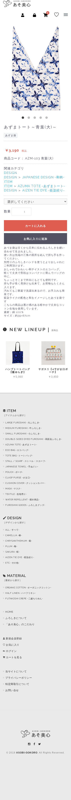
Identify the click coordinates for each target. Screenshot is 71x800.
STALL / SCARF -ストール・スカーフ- (25, 461)
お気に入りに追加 (35, 238)
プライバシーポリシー (18, 677)
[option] (35, 68)
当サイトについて (16, 671)
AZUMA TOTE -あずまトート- (41, 186)
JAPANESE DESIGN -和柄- (43, 177)
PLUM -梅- (11, 546)
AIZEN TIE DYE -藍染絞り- (43, 190)
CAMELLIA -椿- (13, 535)
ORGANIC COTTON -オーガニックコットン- (28, 587)
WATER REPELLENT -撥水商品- (22, 499)
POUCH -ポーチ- (14, 472)
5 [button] (47, 118)
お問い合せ (12, 690)
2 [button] (30, 118)
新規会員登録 (13, 638)
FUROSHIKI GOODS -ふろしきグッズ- (25, 505)
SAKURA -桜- (12, 552)
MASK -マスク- (13, 488)
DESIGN (10, 173)
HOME (9, 611)
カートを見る (13, 657)
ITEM (8, 182)
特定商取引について (17, 684)
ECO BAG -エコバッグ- (17, 450)
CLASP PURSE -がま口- (18, 477)
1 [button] (24, 118)
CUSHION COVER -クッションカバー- (25, 483)
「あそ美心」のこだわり (20, 624)
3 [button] (35, 118)
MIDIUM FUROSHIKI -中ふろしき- (23, 428)
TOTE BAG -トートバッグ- (19, 455)
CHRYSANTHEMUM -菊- (18, 541)
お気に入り (12, 644)
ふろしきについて (16, 618)
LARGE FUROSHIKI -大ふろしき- (22, 422)
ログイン (11, 651)
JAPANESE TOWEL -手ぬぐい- (21, 466)
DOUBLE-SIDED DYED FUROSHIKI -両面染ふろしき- (33, 439)
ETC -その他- (12, 563)
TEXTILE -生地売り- (16, 494)
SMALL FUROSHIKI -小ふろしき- (23, 433)
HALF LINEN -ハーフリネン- (20, 593)
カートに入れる (35, 225)
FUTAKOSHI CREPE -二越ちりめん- (24, 598)
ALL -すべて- (12, 530)
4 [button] (41, 118)
